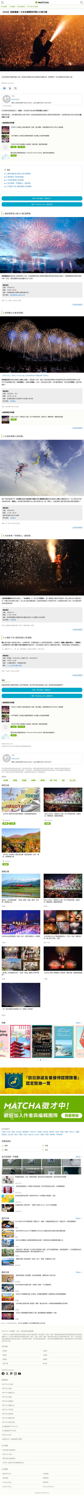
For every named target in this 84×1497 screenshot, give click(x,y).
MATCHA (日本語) (7, 1384)
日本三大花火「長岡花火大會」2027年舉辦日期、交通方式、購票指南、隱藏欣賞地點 (37, 417)
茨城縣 (15, 780)
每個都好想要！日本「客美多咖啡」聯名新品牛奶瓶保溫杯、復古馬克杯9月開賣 (40, 1177)
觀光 (6, 1150)
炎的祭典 (13, 620)
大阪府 (45, 1351)
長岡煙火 (13, 401)
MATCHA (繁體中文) (8, 1393)
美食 (6, 1145)
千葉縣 (13, 147)
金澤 (57, 1131)
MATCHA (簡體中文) (8, 1405)
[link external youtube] (20, 1374)
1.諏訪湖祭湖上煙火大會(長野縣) (18, 173)
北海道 (39, 1131)
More (78, 1023)
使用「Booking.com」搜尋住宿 (42, 204)
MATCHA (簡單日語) (8, 1418)
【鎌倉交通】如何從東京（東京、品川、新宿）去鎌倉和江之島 (35, 1259)
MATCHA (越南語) (7, 1414)
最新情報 (22, 7)
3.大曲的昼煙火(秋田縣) (15, 180)
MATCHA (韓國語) (7, 1401)
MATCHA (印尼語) (7, 1409)
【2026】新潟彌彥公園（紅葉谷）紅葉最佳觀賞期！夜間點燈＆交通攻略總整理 (40, 1294)
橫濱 (62, 1131)
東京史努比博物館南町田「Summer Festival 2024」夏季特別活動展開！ (33, 153)
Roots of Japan (7, 1454)
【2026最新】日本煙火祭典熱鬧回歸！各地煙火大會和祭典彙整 (30, 136)
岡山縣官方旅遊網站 (8, 1450)
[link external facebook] (3, 1374)
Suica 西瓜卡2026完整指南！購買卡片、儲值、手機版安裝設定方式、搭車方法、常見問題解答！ (46, 1221)
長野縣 (33, 780)
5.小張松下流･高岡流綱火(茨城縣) (19, 186)
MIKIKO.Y (49, 820)
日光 (25, 1134)
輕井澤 (52, 1131)
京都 (13, 1131)
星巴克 (4, 1134)
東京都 (13, 155)
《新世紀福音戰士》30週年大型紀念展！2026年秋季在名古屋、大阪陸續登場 (40, 1186)
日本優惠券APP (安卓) (9, 1431)
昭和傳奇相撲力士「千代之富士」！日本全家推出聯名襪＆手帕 (23, 1169)
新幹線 (53, 1134)
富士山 (72, 1131)
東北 (16, 1134)
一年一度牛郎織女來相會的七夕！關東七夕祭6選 (17, 1009)
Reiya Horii (15, 99)
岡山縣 (45, 1363)
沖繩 (3, 1131)
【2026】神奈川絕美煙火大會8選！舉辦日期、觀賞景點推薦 (29, 144)
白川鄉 (11, 1134)
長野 (66, 1131)
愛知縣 (42, 780)
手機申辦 (59, 1134)
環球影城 (26, 1131)
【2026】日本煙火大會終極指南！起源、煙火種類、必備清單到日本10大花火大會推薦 (37, 127)
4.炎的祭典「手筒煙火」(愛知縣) (18, 183)
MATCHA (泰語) (7, 1397)
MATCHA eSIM (6, 1435)
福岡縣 (4, 1359)
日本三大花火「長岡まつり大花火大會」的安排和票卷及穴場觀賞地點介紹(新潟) (25, 375)
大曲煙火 (13, 518)
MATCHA (7, 820)
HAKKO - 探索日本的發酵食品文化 (13, 1463)
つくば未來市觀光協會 (14, 665)
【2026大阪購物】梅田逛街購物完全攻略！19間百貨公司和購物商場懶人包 (39, 1240)
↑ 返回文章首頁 (77, 304)
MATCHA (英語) (7, 1388)
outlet (37, 1134)
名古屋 (19, 1131)
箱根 (77, 1131)
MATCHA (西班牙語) (8, 1422)
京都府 (4, 1355)
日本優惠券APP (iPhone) (10, 1426)
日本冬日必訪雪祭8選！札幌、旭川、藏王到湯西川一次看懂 (23, 936)
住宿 (46, 1145)
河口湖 (46, 1131)
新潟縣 (13, 419)
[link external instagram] (16, 1374)
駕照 (21, 1134)
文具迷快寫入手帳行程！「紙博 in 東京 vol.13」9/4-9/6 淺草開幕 (36, 1205)
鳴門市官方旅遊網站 (8, 1458)
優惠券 (13, 7)
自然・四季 (53, 780)
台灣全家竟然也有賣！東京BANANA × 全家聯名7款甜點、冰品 (35, 1195)
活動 (63, 780)
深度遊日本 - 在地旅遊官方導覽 (12, 1439)
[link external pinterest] (12, 1374)
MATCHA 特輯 (34, 7)
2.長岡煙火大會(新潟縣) (15, 176)
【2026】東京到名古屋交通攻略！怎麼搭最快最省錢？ (19, 814)
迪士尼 (31, 1134)
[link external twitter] (7, 1374)
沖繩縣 (45, 1359)
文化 (46, 1150)
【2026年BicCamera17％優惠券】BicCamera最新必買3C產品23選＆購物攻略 (40, 1231)
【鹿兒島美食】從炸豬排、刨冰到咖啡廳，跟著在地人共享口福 (35, 1275)
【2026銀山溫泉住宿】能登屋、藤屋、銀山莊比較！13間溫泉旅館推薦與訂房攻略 (41, 1303)
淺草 (47, 1134)
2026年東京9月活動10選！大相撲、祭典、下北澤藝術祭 (33, 1285)
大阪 (8, 1131)
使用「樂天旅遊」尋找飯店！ (42, 198)
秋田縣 (5, 7)
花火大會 (72, 780)
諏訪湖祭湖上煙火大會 (17, 295)
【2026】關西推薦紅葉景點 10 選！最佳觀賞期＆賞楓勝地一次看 (36, 1313)
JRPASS (33, 1131)
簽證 (42, 1134)
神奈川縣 (21, 147)
